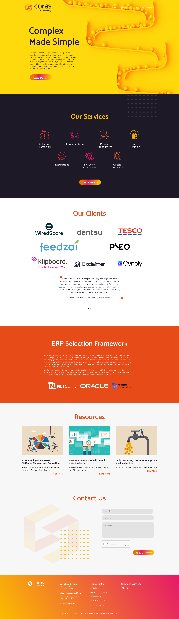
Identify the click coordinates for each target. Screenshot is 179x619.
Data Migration (134, 145)
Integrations (61, 164)
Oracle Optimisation (117, 166)
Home (105, 7)
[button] (88, 308)
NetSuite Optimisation (98, 601)
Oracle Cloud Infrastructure (100, 592)
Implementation (75, 144)
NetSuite (93, 588)
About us (133, 7)
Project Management (104, 145)
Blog (142, 7)
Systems (123, 7)
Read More (57, 473)
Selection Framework (44, 145)
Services (114, 7)
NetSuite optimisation (89, 166)
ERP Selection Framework (99, 605)
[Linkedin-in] (128, 588)
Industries (150, 7)
